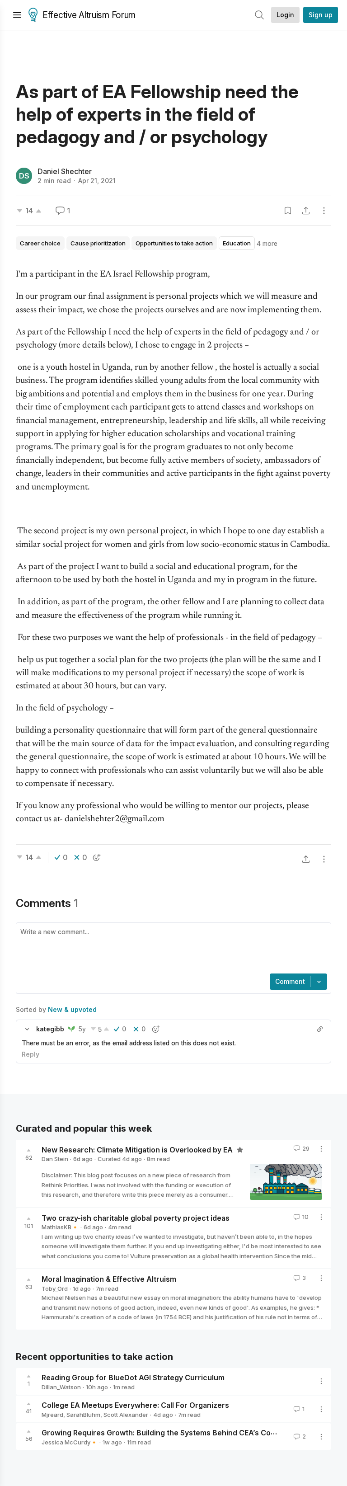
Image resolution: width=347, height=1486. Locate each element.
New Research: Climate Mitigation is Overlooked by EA (138, 1149)
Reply (30, 1054)
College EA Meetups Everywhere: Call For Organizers (135, 1405)
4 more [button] (267, 243)
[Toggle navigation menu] (17, 15)
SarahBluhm (83, 1414)
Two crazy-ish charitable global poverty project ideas (136, 1217)
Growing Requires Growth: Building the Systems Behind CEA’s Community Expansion (190, 1432)
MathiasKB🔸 (60, 1227)
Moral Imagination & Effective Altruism (109, 1279)
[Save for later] (288, 210)
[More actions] (324, 210)
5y (82, 1029)
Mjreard (52, 1414)
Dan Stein (55, 1158)
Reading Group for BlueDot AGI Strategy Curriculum (133, 1377)
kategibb (50, 1029)
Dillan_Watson (61, 1387)
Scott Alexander (125, 1414)
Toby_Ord (55, 1288)
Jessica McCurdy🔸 (70, 1442)
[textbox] (171, 949)
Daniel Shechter (65, 171)
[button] (27, 1029)
